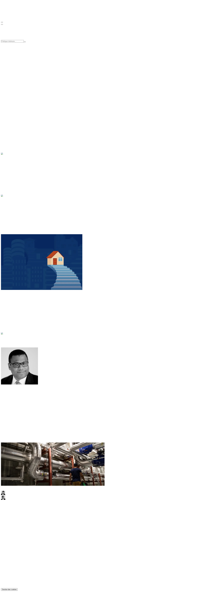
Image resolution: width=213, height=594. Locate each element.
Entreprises (10, 170)
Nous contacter (7, 521)
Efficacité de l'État (13, 54)
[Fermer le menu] (2, 24)
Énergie (9, 167)
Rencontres (10, 84)
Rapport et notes (12, 82)
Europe (9, 307)
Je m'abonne (6, 514)
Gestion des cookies (9, 589)
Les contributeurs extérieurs (16, 342)
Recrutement (11, 71)
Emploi (9, 130)
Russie (8, 312)
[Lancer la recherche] (25, 41)
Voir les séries (13, 95)
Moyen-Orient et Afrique (15, 310)
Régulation (10, 174)
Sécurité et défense (13, 214)
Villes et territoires (13, 137)
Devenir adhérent (7, 106)
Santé (8, 132)
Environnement (12, 172)
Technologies (11, 176)
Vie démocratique (13, 218)
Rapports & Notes (13, 540)
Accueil (9, 338)
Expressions (10, 340)
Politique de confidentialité (16, 581)
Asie (7, 303)
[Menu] (2, 22)
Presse (8, 74)
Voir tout (4, 95)
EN (7, 17)
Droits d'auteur (11, 585)
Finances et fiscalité (13, 212)
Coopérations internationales (17, 56)
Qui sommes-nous (13, 65)
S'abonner (5, 114)
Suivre (3, 403)
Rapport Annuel (12, 89)
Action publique (12, 209)
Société (9, 134)
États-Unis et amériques (15, 305)
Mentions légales (12, 583)
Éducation (10, 128)
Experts (9, 69)
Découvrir (5, 123)
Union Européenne (13, 216)
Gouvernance (11, 67)
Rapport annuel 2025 (14, 544)
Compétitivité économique (16, 52)
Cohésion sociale (12, 50)
